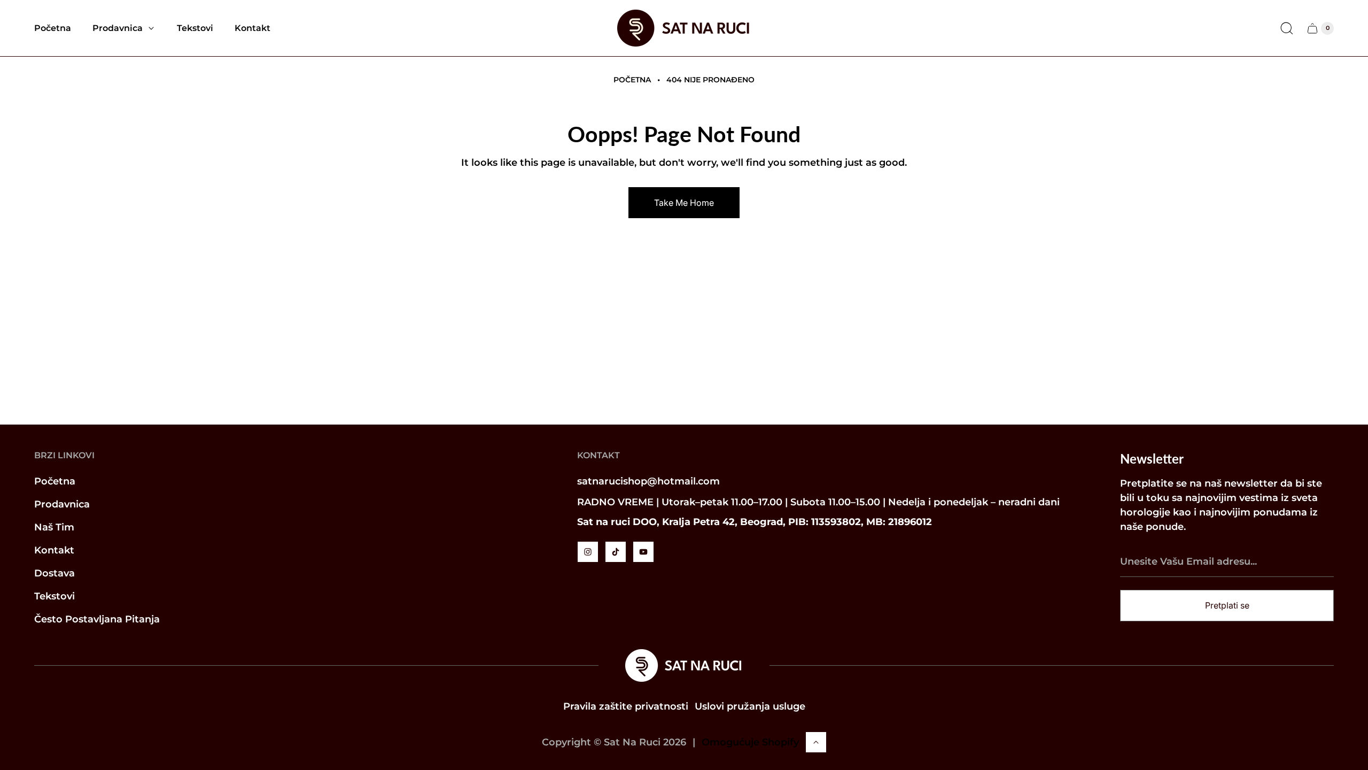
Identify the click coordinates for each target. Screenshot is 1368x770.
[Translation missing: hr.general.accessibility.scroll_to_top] (816, 742)
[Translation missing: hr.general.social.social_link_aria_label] (587, 552)
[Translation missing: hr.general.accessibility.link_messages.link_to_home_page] (684, 665)
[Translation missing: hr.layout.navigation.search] (1287, 28)
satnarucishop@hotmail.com (648, 481)
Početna (632, 79)
